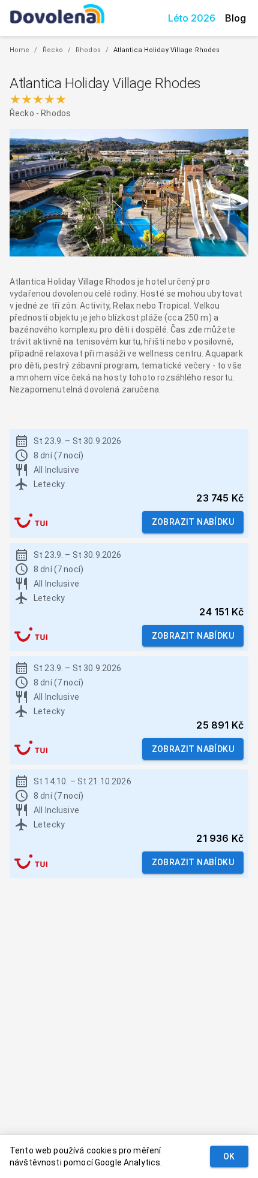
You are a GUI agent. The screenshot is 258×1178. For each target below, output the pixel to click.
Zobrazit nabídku (193, 522)
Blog (235, 18)
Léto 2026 (191, 18)
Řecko (53, 50)
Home (19, 50)
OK (229, 1156)
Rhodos (88, 50)
